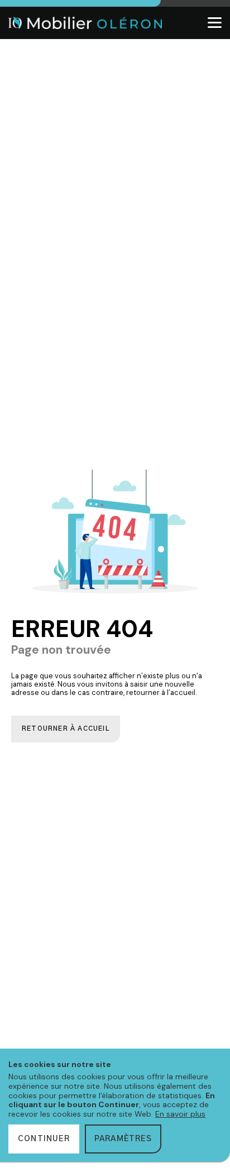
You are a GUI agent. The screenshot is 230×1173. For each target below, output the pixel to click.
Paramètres (123, 1139)
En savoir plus (180, 1114)
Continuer (44, 1139)
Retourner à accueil (65, 729)
